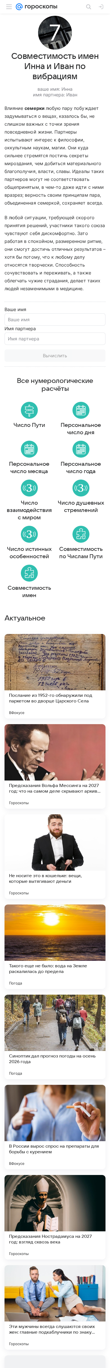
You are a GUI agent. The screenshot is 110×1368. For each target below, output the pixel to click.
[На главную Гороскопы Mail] (40, 7)
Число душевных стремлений (81, 506)
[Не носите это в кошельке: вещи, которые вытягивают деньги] (55, 856)
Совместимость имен (29, 591)
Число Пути (29, 425)
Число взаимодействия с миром (29, 510)
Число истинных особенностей (29, 553)
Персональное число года (81, 468)
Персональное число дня (81, 429)
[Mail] (19, 7)
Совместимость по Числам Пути (81, 553)
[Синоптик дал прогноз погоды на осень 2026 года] (55, 1037)
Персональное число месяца (29, 468)
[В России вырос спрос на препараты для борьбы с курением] (55, 1127)
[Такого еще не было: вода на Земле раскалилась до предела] (55, 946)
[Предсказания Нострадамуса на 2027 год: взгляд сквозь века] (55, 1217)
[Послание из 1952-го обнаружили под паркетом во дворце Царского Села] (55, 676)
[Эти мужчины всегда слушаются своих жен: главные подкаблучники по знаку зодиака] (55, 1307)
